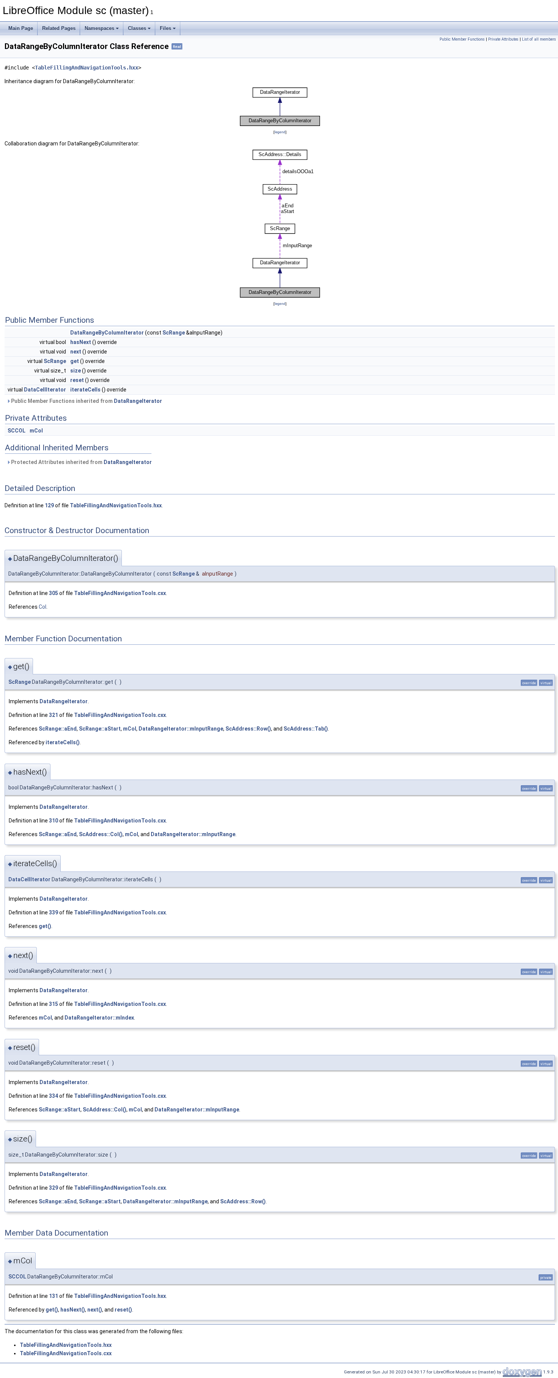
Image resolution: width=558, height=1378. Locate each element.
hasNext (80, 342)
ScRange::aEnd (58, 729)
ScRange (173, 333)
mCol (36, 431)
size (75, 371)
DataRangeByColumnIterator (107, 333)
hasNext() (72, 1310)
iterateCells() (63, 742)
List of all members (539, 39)
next (75, 352)
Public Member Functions (462, 39)
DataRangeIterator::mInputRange (181, 729)
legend (279, 132)
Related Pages (59, 28)
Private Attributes (503, 39)
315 (53, 1004)
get (74, 361)
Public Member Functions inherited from (86, 401)
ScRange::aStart (100, 729)
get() (45, 926)
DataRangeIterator (138, 401)
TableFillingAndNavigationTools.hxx (86, 68)
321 (53, 715)
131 (53, 1296)
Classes (137, 28)
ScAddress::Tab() (306, 729)
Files (165, 28)
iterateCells (85, 390)
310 (53, 821)
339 (53, 912)
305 (53, 593)
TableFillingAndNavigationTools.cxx (120, 593)
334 (53, 1096)
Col (42, 607)
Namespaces (99, 28)
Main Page (20, 28)
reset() (123, 1310)
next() (94, 1310)
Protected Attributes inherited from (81, 462)
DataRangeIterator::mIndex (99, 1018)
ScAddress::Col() (101, 834)
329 (53, 1188)
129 (49, 505)
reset (77, 380)
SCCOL (16, 431)
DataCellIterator (45, 390)
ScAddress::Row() (248, 729)
